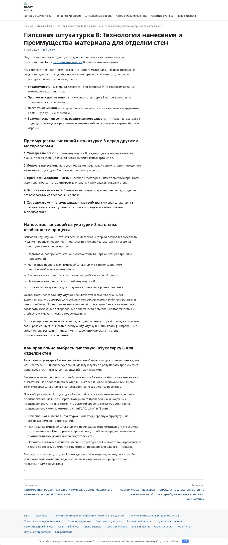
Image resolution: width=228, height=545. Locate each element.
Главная (28, 26)
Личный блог (44, 26)
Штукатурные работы (98, 16)
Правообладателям (79, 521)
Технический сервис (68, 16)
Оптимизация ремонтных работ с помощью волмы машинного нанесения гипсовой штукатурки (68, 489)
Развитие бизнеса (161, 16)
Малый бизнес (141, 526)
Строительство (163, 526)
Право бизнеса (186, 16)
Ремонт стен (184, 526)
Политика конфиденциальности (43, 521)
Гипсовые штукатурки (38, 16)
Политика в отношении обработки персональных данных (89, 515)
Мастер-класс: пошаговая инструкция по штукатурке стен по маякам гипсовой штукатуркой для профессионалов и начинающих (162, 492)
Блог (26, 515)
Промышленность (117, 526)
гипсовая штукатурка (67, 62)
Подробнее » (41, 515)
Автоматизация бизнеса (131, 16)
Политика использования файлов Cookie (154, 515)
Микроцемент (63, 531)
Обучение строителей (37, 531)
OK (185, 541)
